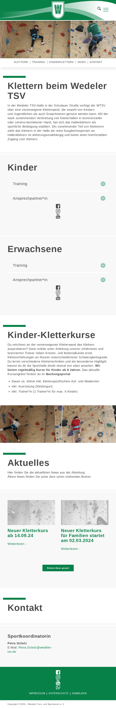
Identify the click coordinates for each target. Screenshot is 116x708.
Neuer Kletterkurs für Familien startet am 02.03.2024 (83, 535)
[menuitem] (97, 9)
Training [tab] (20, 184)
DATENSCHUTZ (58, 693)
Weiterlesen (16, 543)
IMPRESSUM (37, 693)
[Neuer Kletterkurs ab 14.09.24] (31, 512)
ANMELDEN (79, 693)
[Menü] (104, 9)
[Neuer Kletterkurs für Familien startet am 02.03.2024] (84, 512)
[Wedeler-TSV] (58, 10)
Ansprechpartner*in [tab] (30, 198)
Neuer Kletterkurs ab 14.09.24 (28, 533)
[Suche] (97, 9)
